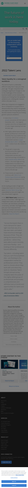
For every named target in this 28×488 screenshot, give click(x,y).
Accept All (14, 485)
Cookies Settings (14, 477)
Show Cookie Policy (20, 475)
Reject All (14, 481)
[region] (14, 477)
